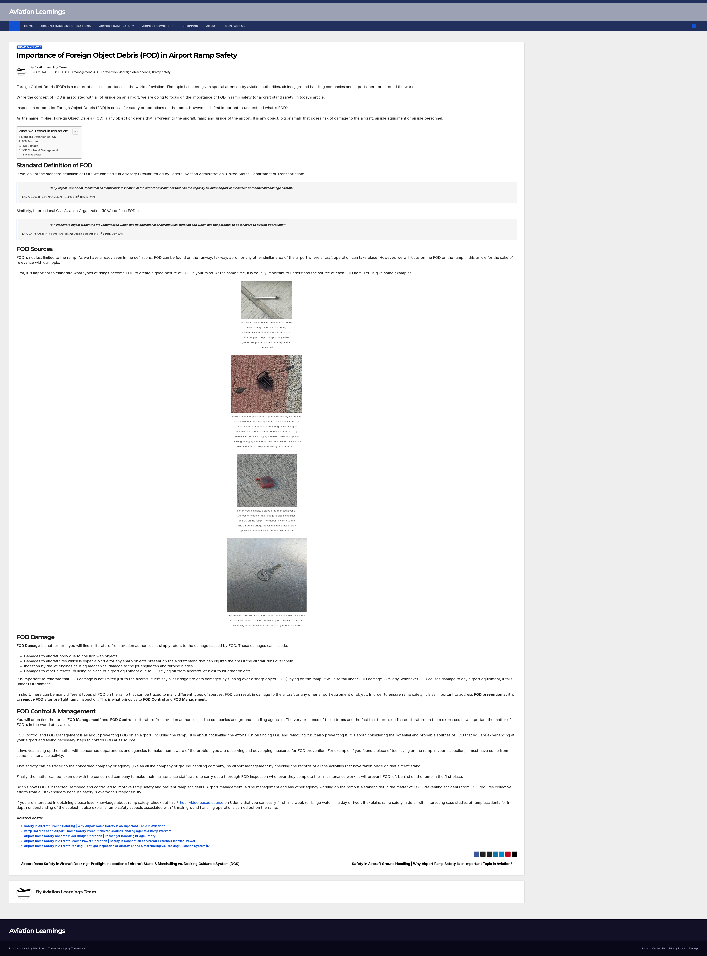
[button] (688, 26)
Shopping (190, 26)
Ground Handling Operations (66, 26)
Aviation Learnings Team (51, 67)
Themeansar (78, 948)
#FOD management (78, 72)
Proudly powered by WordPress (27, 948)
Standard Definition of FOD (38, 136)
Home (28, 26)
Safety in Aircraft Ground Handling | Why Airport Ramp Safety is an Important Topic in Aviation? (94, 826)
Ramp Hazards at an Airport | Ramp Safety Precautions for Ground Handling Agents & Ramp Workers (97, 831)
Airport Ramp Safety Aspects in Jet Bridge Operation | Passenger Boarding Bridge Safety (90, 836)
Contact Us (235, 26)
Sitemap (693, 948)
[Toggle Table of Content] (74, 131)
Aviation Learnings (37, 11)
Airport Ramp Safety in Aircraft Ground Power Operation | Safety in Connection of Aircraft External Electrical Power (109, 841)
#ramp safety (161, 72)
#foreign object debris (134, 72)
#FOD (59, 72)
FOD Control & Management (40, 150)
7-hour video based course (199, 802)
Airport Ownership (158, 26)
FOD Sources (30, 141)
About (211, 26)
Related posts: (33, 154)
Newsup (62, 948)
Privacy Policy (677, 948)
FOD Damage (30, 145)
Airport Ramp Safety (116, 26)
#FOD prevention (106, 72)
